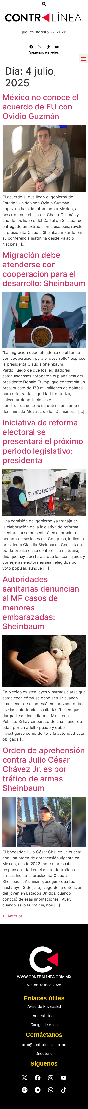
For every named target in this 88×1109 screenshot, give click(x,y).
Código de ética (44, 1024)
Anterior (12, 915)
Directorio (44, 1053)
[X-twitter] (40, 47)
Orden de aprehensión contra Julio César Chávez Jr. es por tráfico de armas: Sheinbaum (43, 769)
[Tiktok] (48, 47)
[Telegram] (38, 1090)
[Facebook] (31, 47)
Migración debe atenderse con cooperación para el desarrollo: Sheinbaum (43, 269)
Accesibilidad (44, 1016)
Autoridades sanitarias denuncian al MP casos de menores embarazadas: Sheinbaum (40, 603)
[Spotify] (25, 1090)
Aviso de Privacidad (44, 1006)
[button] (83, 58)
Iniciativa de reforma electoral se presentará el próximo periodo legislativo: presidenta (42, 441)
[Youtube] (57, 47)
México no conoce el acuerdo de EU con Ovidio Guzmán (40, 107)
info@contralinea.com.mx (44, 1044)
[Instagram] (50, 1078)
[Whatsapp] (50, 1090)
